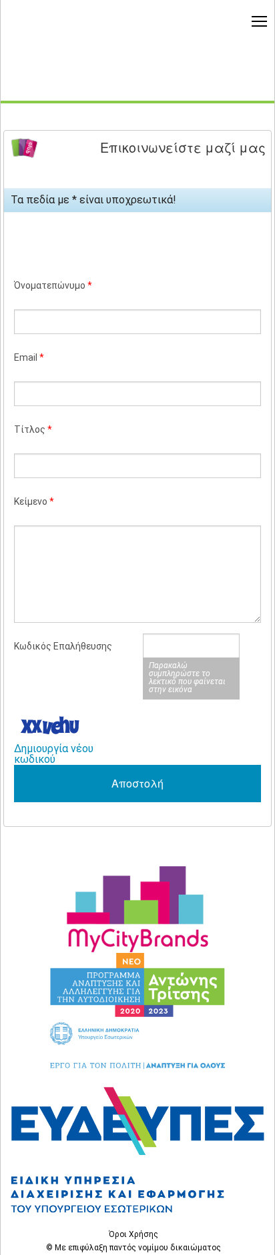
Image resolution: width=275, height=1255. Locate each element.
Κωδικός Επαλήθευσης (63, 646)
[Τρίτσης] (137, 1011)
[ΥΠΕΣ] (137, 1148)
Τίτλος (33, 429)
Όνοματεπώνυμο (53, 285)
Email (29, 357)
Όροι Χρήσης (133, 1234)
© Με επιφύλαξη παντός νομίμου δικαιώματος (133, 1247)
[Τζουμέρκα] (137, 909)
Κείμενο (34, 501)
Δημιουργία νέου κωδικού (53, 754)
